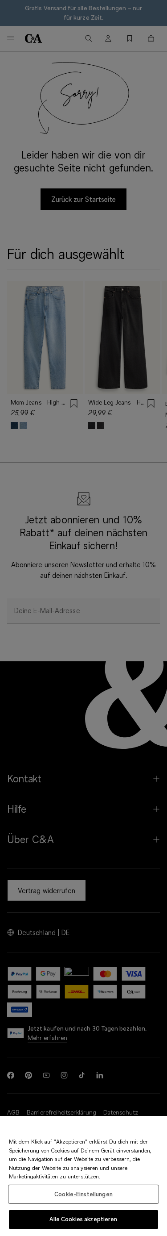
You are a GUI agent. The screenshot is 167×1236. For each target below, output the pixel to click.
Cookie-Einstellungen (83, 1194)
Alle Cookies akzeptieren (83, 1219)
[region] (83, 1176)
